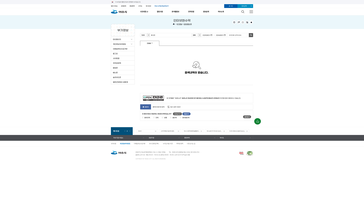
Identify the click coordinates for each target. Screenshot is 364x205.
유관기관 (151, 138)
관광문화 (123, 6)
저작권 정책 (179, 144)
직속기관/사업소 (118, 138)
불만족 (175, 117)
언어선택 (244, 6)
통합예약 (132, 6)
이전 (125, 131)
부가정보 (179, 24)
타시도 (222, 138)
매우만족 (147, 117)
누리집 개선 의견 (168, 144)
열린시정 (160, 12)
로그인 (231, 6)
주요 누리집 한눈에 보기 (162, 6)
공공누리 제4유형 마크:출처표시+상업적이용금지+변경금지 (201, 98)
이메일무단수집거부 (139, 144)
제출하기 (186, 114)
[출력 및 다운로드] (243, 22)
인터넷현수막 (188, 24)
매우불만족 (185, 117)
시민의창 (141, 13)
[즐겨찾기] (251, 22)
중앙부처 (187, 138)
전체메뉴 (249, 11)
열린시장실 (114, 6)
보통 (165, 117)
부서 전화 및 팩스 (154, 144)
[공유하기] (238, 22)
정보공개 (206, 12)
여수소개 (221, 12)
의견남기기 (177, 114)
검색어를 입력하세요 (235, 35)
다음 (129, 131)
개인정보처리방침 (125, 144)
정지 (127, 131)
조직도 (140, 6)
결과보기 (247, 116)
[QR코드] (247, 22)
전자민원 (191, 12)
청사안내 (148, 6)
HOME (173, 24)
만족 (157, 117)
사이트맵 (113, 144)
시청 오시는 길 (191, 144)
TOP (257, 122)
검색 (242, 11)
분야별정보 (175, 12)
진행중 (145, 44)
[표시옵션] (234, 22)
